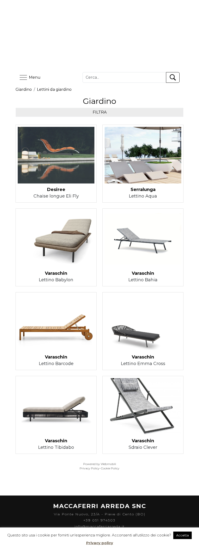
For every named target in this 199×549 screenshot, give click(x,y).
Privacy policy (99, 543)
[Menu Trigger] (174, 14)
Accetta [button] (182, 535)
